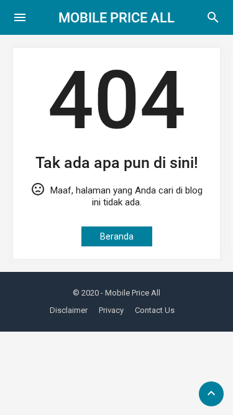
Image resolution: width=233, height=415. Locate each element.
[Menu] (20, 17)
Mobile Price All (116, 18)
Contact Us (155, 310)
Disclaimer (69, 310)
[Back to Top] (211, 393)
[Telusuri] (213, 22)
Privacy (111, 310)
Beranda (117, 236)
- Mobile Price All (130, 292)
